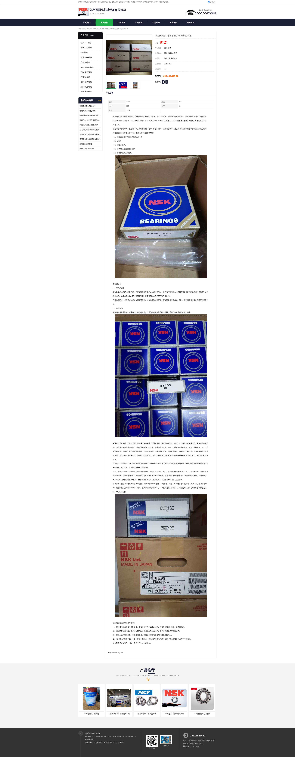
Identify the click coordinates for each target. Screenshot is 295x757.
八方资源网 (98, 742)
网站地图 (121, 742)
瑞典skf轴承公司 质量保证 (88, 714)
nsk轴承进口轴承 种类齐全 (115, 714)
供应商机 (104, 23)
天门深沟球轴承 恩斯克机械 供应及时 (90, 139)
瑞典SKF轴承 (86, 43)
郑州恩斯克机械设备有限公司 (126, 736)
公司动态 (156, 23)
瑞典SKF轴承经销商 (87, 149)
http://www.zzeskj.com (115, 653)
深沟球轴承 (85, 77)
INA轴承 (84, 53)
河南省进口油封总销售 (88, 111)
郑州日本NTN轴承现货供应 (89, 120)
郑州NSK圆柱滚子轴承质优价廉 (90, 115)
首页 (88, 29)
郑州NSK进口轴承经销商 (199, 714)
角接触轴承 (85, 62)
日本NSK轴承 (86, 57)
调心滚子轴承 (86, 82)
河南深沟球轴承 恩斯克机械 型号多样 (90, 134)
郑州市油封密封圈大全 (88, 106)
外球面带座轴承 (87, 67)
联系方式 (190, 23)
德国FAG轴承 (86, 48)
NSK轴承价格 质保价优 (143, 714)
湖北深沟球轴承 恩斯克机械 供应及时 (90, 130)
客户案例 (173, 23)
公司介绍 (139, 23)
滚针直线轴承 (86, 87)
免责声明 (105, 742)
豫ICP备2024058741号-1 (108, 736)
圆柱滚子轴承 (86, 72)
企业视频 (121, 23)
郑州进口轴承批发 (86, 144)
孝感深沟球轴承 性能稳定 (89, 125)
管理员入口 (113, 742)
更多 (99, 100)
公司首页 (87, 23)
